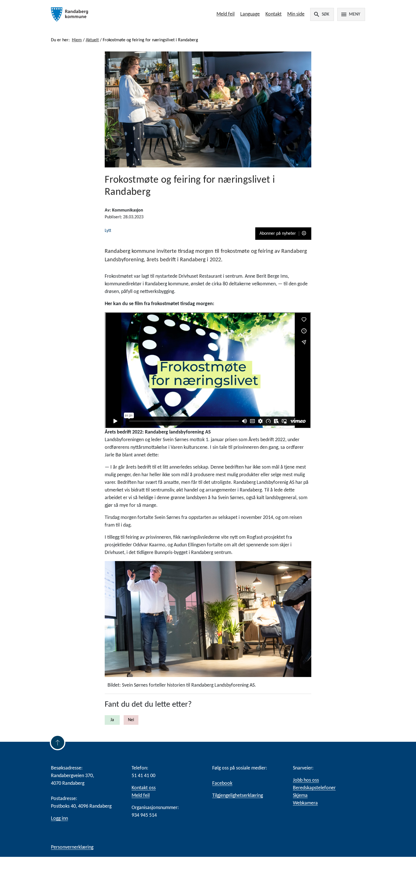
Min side (296, 14)
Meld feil (225, 14)
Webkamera (305, 803)
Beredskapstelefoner (314, 788)
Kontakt (273, 14)
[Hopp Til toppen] (57, 742)
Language (250, 14)
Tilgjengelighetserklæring (237, 795)
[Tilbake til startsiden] (114, 14)
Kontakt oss (144, 788)
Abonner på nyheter (278, 233)
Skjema (300, 795)
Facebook (222, 783)
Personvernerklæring (72, 847)
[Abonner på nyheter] (304, 233)
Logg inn (59, 818)
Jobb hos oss (306, 780)
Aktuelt (92, 40)
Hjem (77, 40)
